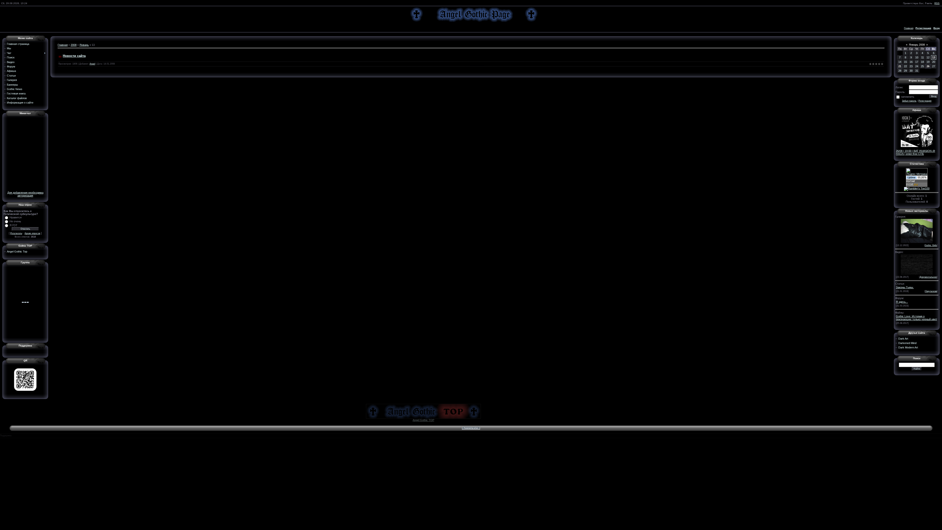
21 (899, 66)
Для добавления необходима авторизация (25, 194)
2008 (74, 44)
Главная (908, 28)
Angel (92, 64)
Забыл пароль (909, 101)
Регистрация (924, 101)
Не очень (15, 221)
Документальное (928, 277)
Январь (84, 44)
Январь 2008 (917, 44)
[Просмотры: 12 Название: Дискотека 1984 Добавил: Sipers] (917, 264)
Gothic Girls (931, 245)
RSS (937, 3)
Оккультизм (931, 291)
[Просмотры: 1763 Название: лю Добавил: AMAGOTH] (917, 230)
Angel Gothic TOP (423, 420)
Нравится (16, 217)
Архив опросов (32, 233)
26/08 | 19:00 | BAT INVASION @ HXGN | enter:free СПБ (915, 152)
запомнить (907, 96)
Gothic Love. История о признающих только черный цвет (916, 318)
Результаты (16, 233)
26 (928, 66)
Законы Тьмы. (905, 287)
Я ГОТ (13, 225)
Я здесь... (902, 301)
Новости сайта (74, 56)
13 (933, 57)
